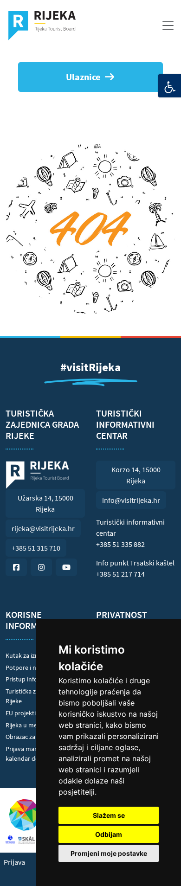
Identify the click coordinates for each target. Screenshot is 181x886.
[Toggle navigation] (168, 25)
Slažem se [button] (109, 815)
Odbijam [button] (108, 834)
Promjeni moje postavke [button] (109, 853)
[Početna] (45, 25)
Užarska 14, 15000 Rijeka (45, 503)
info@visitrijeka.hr (131, 500)
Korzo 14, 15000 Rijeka (136, 475)
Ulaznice (83, 77)
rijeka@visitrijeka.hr (43, 528)
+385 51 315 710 (36, 547)
